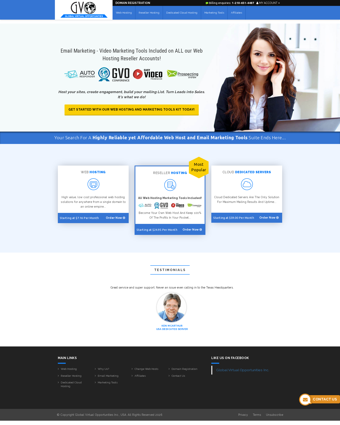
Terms (257, 414)
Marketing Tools (214, 12)
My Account (268, 3)
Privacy (243, 414)
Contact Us (178, 375)
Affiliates (236, 12)
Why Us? (103, 368)
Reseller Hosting (149, 12)
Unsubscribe (274, 414)
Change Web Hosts (146, 368)
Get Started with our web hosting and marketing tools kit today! (131, 109)
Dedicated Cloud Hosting (182, 12)
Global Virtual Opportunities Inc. (242, 370)
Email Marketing (108, 375)
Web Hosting (124, 12)
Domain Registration (132, 3)
